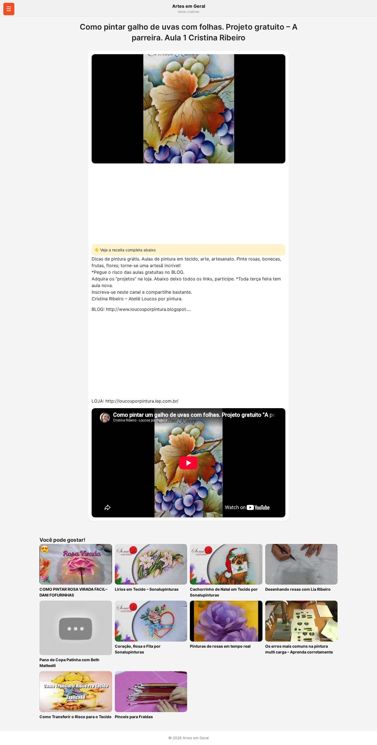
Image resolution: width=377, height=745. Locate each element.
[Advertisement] (188, 202)
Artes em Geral (188, 6)
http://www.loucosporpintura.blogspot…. (148, 309)
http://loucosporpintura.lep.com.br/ (142, 401)
